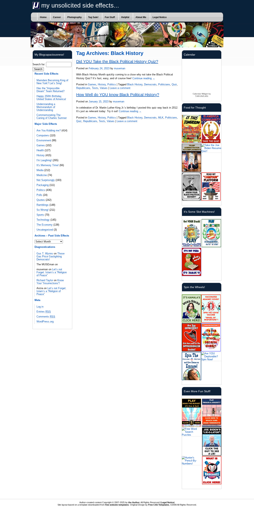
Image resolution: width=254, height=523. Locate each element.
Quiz (174, 84)
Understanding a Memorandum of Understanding (46, 107)
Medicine (42, 175)
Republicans (83, 88)
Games (41, 145)
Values (104, 88)
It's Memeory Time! (48, 165)
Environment (44, 140)
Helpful (125, 17)
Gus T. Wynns (45, 253)
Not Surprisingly (46, 180)
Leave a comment (120, 88)
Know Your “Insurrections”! (50, 282)
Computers (43, 135)
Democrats (150, 84)
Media (40, 170)
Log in (40, 306)
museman (119, 68)
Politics (41, 189)
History (41, 155)
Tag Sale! (93, 17)
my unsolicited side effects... (79, 5)
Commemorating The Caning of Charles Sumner (52, 116)
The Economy (45, 224)
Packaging (43, 185)
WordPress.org (45, 321)
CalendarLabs (201, 96)
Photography (74, 17)
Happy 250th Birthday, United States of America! (51, 98)
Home (43, 17)
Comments (46, 316)
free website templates (117, 505)
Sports (40, 214)
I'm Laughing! (44, 160)
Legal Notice (160, 17)
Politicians (164, 84)
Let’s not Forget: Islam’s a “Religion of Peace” (52, 272)
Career (57, 17)
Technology (43, 219)
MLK (161, 117)
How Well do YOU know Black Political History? (117, 94)
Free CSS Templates (158, 505)
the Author (134, 502)
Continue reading (143, 78)
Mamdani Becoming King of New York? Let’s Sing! (52, 82)
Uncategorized (45, 229)
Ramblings (43, 204)
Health (40, 150)
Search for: (39, 64)
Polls (39, 194)
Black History (134, 84)
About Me (141, 17)
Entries (44, 311)
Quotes (41, 199)
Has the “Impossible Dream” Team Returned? (50, 90)
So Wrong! (43, 209)
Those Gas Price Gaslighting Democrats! (50, 256)
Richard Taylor (45, 280)
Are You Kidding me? (49, 130)
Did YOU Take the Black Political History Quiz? (117, 61)
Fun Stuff (110, 17)
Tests (95, 88)
